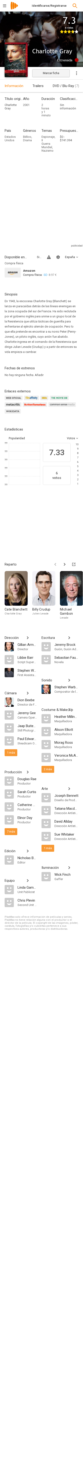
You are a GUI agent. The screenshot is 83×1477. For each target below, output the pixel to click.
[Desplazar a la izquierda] (55, 564)
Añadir (39, 375)
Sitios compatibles (39, 257)
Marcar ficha (51, 73)
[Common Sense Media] (62, 407)
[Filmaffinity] (32, 400)
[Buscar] (74, 5)
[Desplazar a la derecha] (64, 564)
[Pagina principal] (14, 8)
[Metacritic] (14, 407)
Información (14, 86)
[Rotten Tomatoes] (35, 407)
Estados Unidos (10, 138)
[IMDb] (45, 400)
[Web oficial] (14, 400)
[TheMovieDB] (60, 400)
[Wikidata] (13, 414)
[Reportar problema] (48, 257)
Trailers (38, 86)
